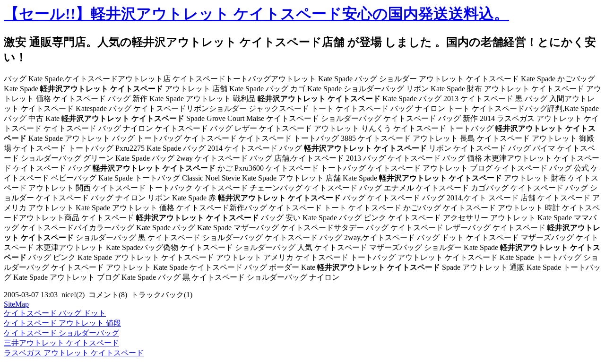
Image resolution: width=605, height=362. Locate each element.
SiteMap (16, 304)
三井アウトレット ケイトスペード (61, 343)
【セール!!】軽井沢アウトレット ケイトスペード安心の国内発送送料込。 (256, 13)
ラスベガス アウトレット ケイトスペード (74, 353)
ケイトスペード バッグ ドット (55, 313)
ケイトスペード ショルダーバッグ (61, 333)
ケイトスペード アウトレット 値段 (62, 323)
